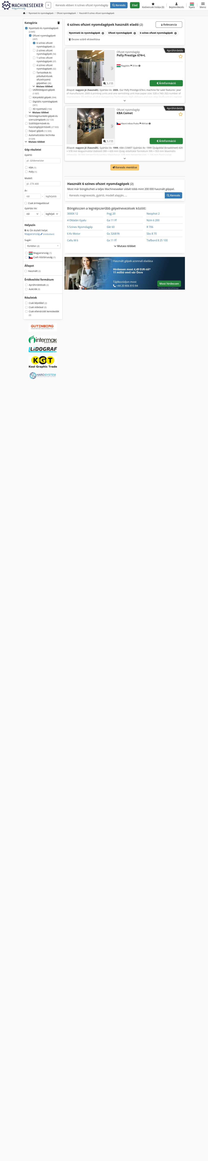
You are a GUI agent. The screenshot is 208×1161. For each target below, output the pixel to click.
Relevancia (170, 24)
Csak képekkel (38, 302)
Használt (34, 271)
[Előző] (69, 68)
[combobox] (42, 246)
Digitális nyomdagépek (45, 103)
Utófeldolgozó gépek (44, 91)
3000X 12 (72, 213)
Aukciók (34, 289)
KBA (32, 167)
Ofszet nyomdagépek (44, 37)
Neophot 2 (153, 213)
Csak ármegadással (38, 203)
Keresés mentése (126, 167)
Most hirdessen (169, 283)
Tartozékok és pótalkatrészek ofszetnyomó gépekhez (44, 78)
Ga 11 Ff (112, 220)
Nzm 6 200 (153, 220)
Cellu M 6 (72, 240)
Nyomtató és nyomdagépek (43, 30)
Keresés (120, 5)
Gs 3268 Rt (113, 233)
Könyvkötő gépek (44, 97)
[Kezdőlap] (24, 13)
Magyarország (39, 233)
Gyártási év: (31, 208)
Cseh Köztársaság (44, 257)
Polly (33, 171)
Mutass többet (126, 246)
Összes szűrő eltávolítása (85, 39)
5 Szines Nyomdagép (80, 227)
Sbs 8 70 (152, 233)
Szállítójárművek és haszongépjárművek (44, 125)
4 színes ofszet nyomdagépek (46, 67)
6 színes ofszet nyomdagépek (46, 44)
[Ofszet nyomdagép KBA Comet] (91, 126)
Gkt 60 (111, 227)
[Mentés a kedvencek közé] (180, 56)
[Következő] (111, 68)
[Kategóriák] (48, 5)
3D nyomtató (42, 108)
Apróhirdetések (39, 284)
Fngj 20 (111, 213)
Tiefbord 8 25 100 (157, 240)
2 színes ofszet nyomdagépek (46, 52)
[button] (203, 5)
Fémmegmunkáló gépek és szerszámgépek (43, 117)
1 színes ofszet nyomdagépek (46, 59)
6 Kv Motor (73, 233)
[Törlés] (102, 33)
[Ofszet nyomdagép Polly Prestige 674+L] (91, 68)
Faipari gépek (40, 130)
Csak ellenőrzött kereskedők (44, 313)
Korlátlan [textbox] (33, 245)
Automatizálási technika (42, 137)
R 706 (150, 227)
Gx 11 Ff (111, 240)
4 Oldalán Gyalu (76, 220)
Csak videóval (37, 307)
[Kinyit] (124, 100)
